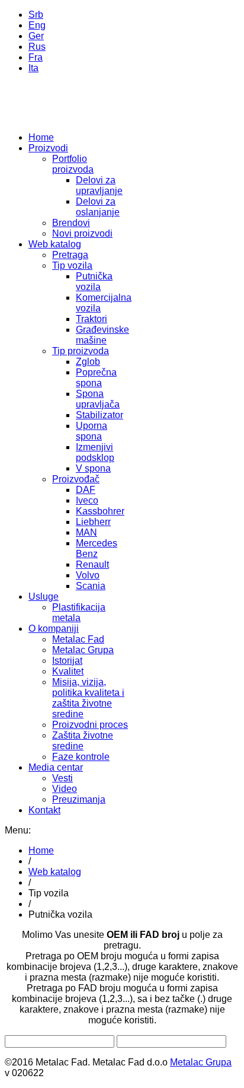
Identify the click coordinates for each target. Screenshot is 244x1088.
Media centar (55, 767)
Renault (92, 564)
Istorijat (67, 661)
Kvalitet (68, 671)
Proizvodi (48, 148)
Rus (37, 47)
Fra (35, 57)
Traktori (91, 319)
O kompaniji (53, 628)
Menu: (18, 830)
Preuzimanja (78, 799)
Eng (37, 25)
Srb (35, 14)
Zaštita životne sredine (82, 740)
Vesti (62, 778)
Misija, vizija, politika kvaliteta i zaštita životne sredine (88, 698)
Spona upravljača (98, 399)
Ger (36, 36)
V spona (93, 468)
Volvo (87, 575)
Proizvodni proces (90, 725)
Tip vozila (72, 265)
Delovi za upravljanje (99, 185)
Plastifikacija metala (78, 612)
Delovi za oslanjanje (98, 206)
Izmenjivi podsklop (95, 452)
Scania (90, 586)
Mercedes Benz (96, 548)
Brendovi (71, 223)
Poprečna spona (96, 377)
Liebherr (93, 522)
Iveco (87, 500)
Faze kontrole (81, 757)
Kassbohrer (100, 511)
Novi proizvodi (82, 233)
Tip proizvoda (80, 351)
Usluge (43, 596)
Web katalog (54, 244)
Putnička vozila (94, 281)
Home (41, 137)
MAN (86, 532)
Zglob (88, 362)
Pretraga (70, 255)
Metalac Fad (78, 639)
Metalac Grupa (83, 650)
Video (64, 789)
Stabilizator (99, 415)
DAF (85, 490)
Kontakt (44, 810)
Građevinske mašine (102, 335)
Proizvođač (75, 479)
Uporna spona (91, 431)
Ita (33, 68)
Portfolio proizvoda (73, 164)
